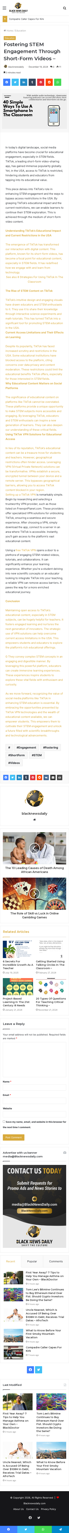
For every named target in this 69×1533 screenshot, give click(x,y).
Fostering (51, 747)
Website (7, 1108)
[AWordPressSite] (18, 8)
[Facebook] (5, 777)
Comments (56, 1261)
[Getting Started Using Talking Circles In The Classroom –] (51, 949)
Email (7, 1095)
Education (20, 30)
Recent (10, 1261)
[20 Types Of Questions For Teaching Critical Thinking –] (51, 986)
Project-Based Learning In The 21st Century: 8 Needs (16, 1002)
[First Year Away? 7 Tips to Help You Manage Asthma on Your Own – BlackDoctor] (13, 1277)
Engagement (27, 747)
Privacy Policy (48, 1509)
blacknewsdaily (16, 66)
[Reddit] (39, 777)
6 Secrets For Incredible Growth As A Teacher (18, 965)
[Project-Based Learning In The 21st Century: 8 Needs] (18, 986)
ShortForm (17, 755)
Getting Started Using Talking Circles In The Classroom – (50, 965)
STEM (38, 755)
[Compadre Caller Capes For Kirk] (13, 1352)
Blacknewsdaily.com (34, 1503)
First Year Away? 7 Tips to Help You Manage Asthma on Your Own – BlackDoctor (45, 1276)
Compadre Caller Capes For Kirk (26, 19)
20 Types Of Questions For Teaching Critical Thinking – (51, 1002)
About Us (18, 1509)
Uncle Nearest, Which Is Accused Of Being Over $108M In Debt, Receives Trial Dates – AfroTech (45, 1315)
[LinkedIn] (19, 777)
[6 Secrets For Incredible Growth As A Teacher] (18, 949)
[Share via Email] (53, 777)
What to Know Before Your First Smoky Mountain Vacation (43, 1334)
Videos (15, 763)
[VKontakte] (46, 777)
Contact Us (32, 1509)
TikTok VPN (28, 494)
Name (7, 1081)
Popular (32, 1261)
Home (9, 30)
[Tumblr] (26, 777)
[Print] (59, 777)
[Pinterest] (32, 777)
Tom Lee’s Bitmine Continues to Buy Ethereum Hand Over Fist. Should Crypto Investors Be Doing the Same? (45, 1295)
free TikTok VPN (26, 550)
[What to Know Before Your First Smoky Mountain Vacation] (13, 1335)
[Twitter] (12, 777)
